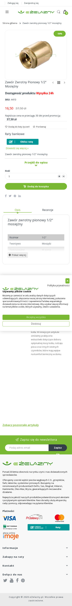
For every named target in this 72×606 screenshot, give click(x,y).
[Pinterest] (23, 580)
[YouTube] (12, 580)
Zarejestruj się (31, 3)
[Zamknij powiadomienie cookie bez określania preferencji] (67, 280)
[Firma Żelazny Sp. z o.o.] (36, 463)
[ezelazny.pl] (36, 11)
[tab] (18, 211)
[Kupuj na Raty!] (23, 142)
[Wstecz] (53, 83)
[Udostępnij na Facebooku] (6, 196)
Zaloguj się (13, 3)
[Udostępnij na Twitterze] (10, 196)
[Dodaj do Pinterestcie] (15, 196)
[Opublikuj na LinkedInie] (19, 196)
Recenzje (47, 210)
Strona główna (10, 23)
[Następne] (64, 83)
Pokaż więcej (19, 255)
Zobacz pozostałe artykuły (21, 425)
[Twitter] (5, 580)
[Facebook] (17, 580)
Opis (17, 210)
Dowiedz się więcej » (17, 148)
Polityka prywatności (58, 285)
